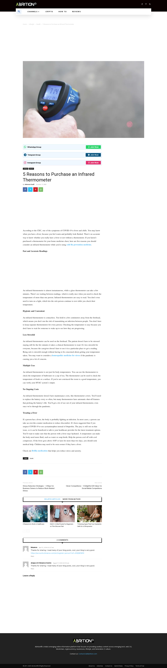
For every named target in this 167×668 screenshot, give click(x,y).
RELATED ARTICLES (52, 499)
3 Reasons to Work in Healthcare (33, 524)
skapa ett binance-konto (41, 563)
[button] (18, 11)
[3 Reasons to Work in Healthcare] (35, 513)
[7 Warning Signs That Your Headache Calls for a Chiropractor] (89, 513)
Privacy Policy (129, 666)
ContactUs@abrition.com (88, 654)
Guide (31, 458)
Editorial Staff (29, 184)
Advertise (100, 666)
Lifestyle (31, 24)
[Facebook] (142, 4)
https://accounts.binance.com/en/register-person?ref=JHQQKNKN (57, 553)
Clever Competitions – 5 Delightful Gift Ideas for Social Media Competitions (84, 487)
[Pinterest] (146, 4)
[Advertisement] (83, 44)
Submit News (118, 666)
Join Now (94, 147)
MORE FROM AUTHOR (71, 499)
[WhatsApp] (41, 189)
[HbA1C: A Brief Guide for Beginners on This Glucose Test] (62, 513)
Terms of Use (140, 666)
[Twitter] (149, 4)
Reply (32, 556)
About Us (92, 666)
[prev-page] (24, 530)
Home (25, 24)
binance (34, 547)
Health (38, 24)
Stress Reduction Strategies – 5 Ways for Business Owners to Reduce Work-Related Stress (38, 488)
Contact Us (108, 666)
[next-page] (27, 530)
